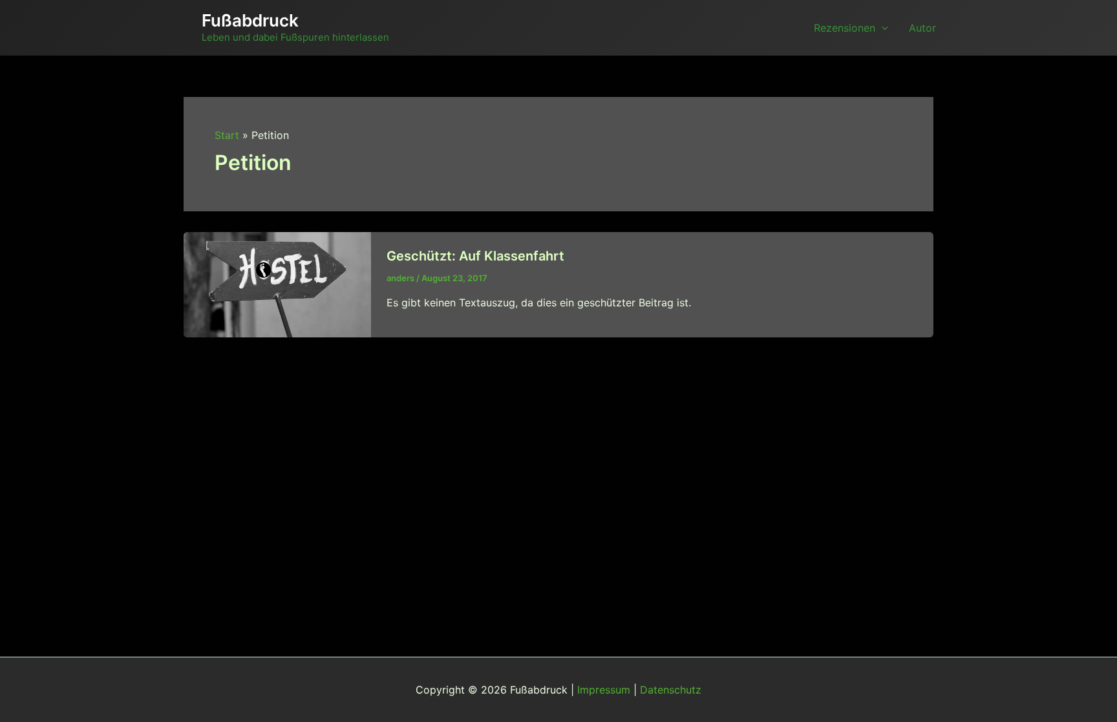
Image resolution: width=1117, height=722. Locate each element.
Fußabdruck (250, 20)
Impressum (603, 689)
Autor (922, 27)
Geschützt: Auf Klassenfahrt (475, 256)
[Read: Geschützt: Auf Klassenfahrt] (277, 283)
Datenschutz (670, 689)
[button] (881, 28)
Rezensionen (844, 27)
